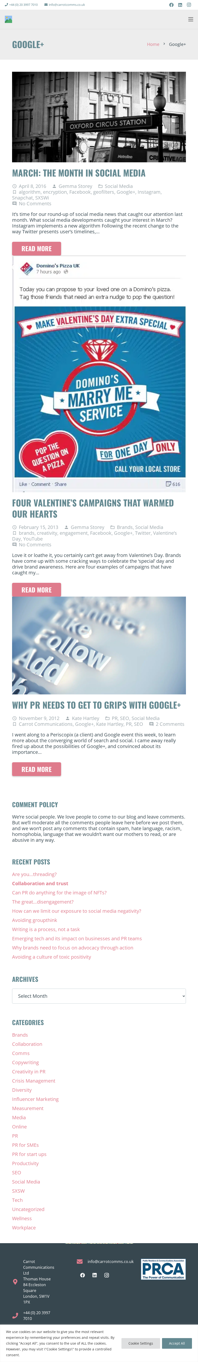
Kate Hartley (85, 718)
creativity (47, 533)
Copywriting (25, 1062)
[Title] (8, 19)
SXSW (18, 1191)
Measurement (27, 1108)
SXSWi (42, 197)
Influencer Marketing (35, 1099)
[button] (190, 19)
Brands (125, 527)
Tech (17, 1200)
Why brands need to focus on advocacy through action (72, 947)
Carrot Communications (46, 724)
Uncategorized (28, 1209)
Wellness (22, 1218)
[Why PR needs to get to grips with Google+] (99, 599)
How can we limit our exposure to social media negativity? (76, 911)
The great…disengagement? (43, 901)
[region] (99, 1343)
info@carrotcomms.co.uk (111, 1261)
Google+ (126, 192)
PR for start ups (29, 1154)
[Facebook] (171, 4)
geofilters (103, 192)
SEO (124, 718)
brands (27, 533)
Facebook (80, 192)
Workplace (24, 1227)
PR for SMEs (25, 1145)
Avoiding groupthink (34, 920)
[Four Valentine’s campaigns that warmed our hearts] (99, 258)
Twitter (143, 533)
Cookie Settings (140, 1343)
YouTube (33, 538)
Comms (21, 1053)
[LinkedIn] (180, 4)
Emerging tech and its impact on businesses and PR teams (77, 938)
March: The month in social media (79, 172)
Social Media (119, 186)
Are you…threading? (34, 874)
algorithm (30, 192)
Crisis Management (33, 1080)
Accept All (177, 1343)
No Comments (35, 203)
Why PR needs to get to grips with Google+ (96, 704)
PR (115, 718)
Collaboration (27, 1044)
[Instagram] (188, 4)
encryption (55, 192)
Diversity (22, 1090)
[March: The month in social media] (99, 74)
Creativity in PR (28, 1071)
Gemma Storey (75, 186)
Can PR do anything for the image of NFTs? (59, 892)
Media (19, 1117)
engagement (74, 533)
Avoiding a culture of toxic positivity (51, 957)
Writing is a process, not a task (46, 929)
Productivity (25, 1163)
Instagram (149, 192)
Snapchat (22, 197)
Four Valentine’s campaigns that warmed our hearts (93, 508)
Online (19, 1126)
